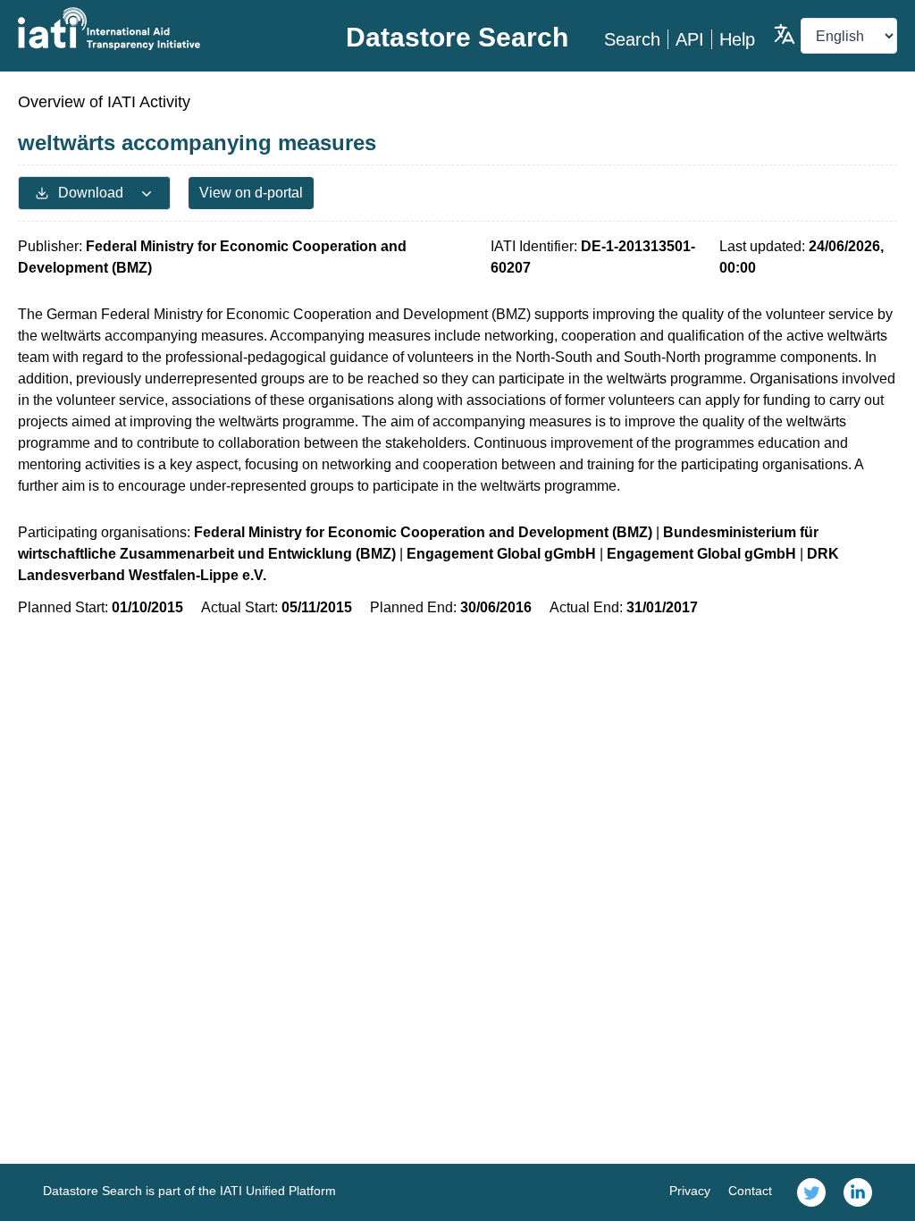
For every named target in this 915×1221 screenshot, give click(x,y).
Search (632, 39)
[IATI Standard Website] (164, 28)
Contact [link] (750, 1190)
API (690, 39)
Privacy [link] (689, 1190)
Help (737, 39)
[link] (811, 1192)
